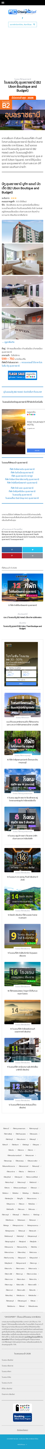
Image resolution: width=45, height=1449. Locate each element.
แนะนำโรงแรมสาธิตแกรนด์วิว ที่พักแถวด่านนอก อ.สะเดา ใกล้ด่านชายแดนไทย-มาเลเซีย (22, 723)
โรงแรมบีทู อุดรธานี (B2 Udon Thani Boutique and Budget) (22, 626)
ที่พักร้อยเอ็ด (10, 1209)
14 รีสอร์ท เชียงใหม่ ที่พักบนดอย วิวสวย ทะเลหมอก (22, 916)
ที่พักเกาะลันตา (21, 1279)
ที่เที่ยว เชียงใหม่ (7, 1388)
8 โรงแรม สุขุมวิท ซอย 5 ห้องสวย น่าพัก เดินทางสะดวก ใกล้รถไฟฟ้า (22, 837)
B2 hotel (5, 531)
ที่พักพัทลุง (25, 1193)
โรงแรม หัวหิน (6, 1377)
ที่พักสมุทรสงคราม (32, 1225)
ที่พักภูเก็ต (20, 1198)
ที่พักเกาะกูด (33, 1263)
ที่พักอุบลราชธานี (7, 534)
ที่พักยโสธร (31, 1204)
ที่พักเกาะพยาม (20, 1268)
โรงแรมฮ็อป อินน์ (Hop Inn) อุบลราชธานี (22, 498)
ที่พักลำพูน (36, 1215)
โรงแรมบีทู (31, 537)
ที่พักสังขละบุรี (8, 1236)
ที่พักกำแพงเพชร (21, 1134)
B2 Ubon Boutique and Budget (20, 531)
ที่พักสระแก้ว (32, 1231)
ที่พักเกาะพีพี (8, 1274)
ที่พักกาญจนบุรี (33, 1128)
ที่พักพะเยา (34, 1188)
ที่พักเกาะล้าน (33, 1279)
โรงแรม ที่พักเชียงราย (22, 948)
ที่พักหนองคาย (9, 1247)
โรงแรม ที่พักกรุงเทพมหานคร (22, 793)
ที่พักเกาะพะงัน (32, 1268)
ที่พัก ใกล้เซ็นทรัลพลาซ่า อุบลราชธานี (22, 482)
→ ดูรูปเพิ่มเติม (8, 342)
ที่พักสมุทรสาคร (9, 1231)
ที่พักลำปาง (26, 1215)
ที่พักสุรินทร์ (22, 1242)
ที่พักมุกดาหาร (11, 1204)
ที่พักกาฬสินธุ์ (8, 1134)
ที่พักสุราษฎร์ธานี (10, 1242)
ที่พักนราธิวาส (11, 1172)
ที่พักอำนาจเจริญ (9, 1258)
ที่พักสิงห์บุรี (20, 1236)
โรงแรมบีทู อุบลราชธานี (22, 494)
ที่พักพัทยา (15, 1193)
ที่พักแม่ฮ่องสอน (33, 1306)
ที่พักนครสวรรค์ (23, 1166)
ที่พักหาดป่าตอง (9, 1252)
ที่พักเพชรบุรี (10, 1301)
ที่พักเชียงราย (20, 1295)
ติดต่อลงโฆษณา (22, 1430)
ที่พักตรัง (11, 1150)
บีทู (14, 534)
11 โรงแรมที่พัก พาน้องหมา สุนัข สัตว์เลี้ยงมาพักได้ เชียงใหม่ (22, 1068)
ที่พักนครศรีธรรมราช (8, 1166)
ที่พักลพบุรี (16, 1215)
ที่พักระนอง (21, 1209)
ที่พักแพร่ (21, 1306)
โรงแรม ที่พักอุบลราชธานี (22, 79)
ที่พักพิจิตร (36, 1193)
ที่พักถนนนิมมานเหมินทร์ (14, 1155)
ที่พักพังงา (5, 1193)
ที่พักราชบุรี (5, 1215)
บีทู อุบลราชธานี (28, 534)
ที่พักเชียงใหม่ (32, 1295)
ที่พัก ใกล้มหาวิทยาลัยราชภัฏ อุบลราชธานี (22, 479)
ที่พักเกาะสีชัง (20, 1285)
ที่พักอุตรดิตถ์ (34, 1258)
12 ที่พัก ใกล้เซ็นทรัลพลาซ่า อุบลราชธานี (22, 605)
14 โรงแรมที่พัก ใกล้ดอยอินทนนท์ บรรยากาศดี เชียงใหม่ (22, 1030)
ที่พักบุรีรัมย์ (7, 1177)
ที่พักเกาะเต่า (9, 1290)
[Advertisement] (22, 51)
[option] (22, 590)
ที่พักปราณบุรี (21, 1182)
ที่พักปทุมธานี (18, 1177)
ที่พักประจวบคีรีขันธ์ (32, 1177)
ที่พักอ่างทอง (33, 1252)
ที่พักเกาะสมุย (8, 1285)
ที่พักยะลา (21, 1204)
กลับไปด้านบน (21, 1445)
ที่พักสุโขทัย (33, 1242)
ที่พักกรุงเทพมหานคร (19, 1128)
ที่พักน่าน (21, 1172)
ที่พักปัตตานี (33, 1182)
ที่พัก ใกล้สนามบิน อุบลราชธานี (22, 469)
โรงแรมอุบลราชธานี (16, 539)
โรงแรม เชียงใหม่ (7, 1360)
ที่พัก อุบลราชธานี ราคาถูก (22, 475)
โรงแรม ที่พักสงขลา (22, 717)
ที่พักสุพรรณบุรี (32, 1236)
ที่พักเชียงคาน (11, 1306)
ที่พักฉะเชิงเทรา (21, 1139)
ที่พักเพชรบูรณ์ (22, 1301)
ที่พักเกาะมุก (19, 1274)
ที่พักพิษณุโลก (9, 1198)
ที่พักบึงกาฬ (31, 1172)
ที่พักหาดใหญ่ (21, 1252)
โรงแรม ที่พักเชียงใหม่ (22, 872)
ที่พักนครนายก (29, 1155)
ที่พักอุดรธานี (22, 1258)
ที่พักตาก (30, 1150)
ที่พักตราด (21, 1150)
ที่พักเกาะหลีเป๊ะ (32, 1285)
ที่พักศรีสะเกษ (10, 1220)
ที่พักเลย (33, 1301)
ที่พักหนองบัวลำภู (22, 1247)
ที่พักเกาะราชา (9, 1279)
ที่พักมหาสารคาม (32, 1198)
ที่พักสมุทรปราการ (18, 1225)
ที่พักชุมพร (36, 1145)
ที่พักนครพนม (20, 1161)
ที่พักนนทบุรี (35, 1166)
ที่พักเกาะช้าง (8, 1268)
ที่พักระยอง (31, 1209)
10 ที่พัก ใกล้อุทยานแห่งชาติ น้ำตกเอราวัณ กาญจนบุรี (22, 761)
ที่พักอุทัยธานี (8, 1263)
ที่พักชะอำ (5, 1145)
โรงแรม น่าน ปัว (7, 1383)
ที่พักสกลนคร (21, 1220)
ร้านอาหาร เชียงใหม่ (8, 1394)
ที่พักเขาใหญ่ (9, 1295)
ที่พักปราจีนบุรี (9, 1182)
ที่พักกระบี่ (6, 1128)
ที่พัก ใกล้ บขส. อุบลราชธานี (22, 488)
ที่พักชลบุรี (33, 1139)
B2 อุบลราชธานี (37, 531)
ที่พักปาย (7, 1188)
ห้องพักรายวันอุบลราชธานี (19, 537)
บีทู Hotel (19, 534)
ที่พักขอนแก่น (33, 1134)
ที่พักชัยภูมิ (26, 1145)
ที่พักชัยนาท (15, 1145)
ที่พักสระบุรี (21, 1231)
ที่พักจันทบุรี (9, 1139)
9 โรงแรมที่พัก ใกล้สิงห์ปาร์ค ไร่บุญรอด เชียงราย (22, 954)
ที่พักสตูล (6, 1225)
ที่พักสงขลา (32, 1220)
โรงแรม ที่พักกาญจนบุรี (22, 755)
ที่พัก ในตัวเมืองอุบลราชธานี (22, 472)
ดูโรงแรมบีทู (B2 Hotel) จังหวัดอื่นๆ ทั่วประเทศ (22, 391)
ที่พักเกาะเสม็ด (21, 1290)
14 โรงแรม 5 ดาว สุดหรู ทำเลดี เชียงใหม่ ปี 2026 (22, 878)
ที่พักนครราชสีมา (32, 1161)
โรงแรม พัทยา (6, 1371)
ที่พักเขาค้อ (32, 1290)
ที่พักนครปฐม (8, 1161)
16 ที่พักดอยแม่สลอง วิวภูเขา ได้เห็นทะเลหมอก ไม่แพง (22, 992)
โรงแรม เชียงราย (7, 1365)
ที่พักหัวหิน (34, 1247)
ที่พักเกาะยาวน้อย (32, 1274)
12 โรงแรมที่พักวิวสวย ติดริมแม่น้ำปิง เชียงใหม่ (22, 1106)
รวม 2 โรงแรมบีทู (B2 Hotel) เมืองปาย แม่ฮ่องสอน (23, 616)
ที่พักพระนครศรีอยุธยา (20, 1188)
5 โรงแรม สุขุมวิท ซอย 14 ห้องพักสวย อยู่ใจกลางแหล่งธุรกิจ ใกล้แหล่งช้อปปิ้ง (22, 799)
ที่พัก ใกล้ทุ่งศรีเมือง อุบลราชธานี (22, 491)
